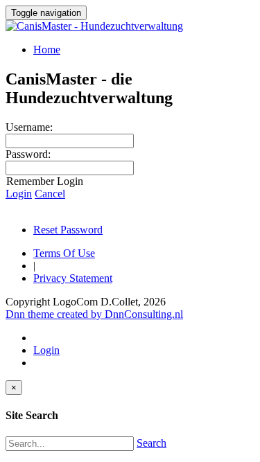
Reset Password (68, 230)
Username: (29, 127)
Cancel (50, 193)
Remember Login (44, 181)
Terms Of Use (64, 253)
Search (151, 443)
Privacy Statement (72, 278)
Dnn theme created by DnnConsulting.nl (94, 314)
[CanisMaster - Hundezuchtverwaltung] (94, 26)
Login (19, 193)
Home (46, 49)
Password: (28, 154)
